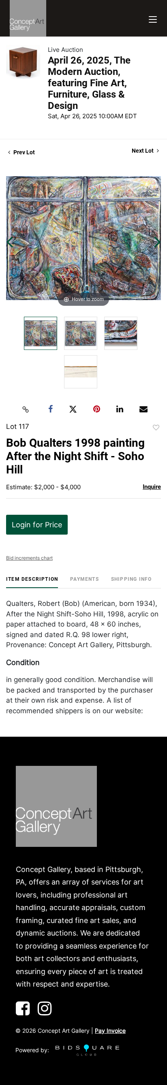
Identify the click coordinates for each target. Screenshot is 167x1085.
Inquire (152, 486)
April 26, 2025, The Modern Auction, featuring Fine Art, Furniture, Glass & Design (89, 83)
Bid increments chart (29, 558)
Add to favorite (156, 427)
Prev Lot (23, 152)
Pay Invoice (110, 1030)
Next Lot (143, 150)
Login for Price (37, 524)
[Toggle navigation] (153, 18)
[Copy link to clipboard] (26, 409)
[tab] (32, 582)
